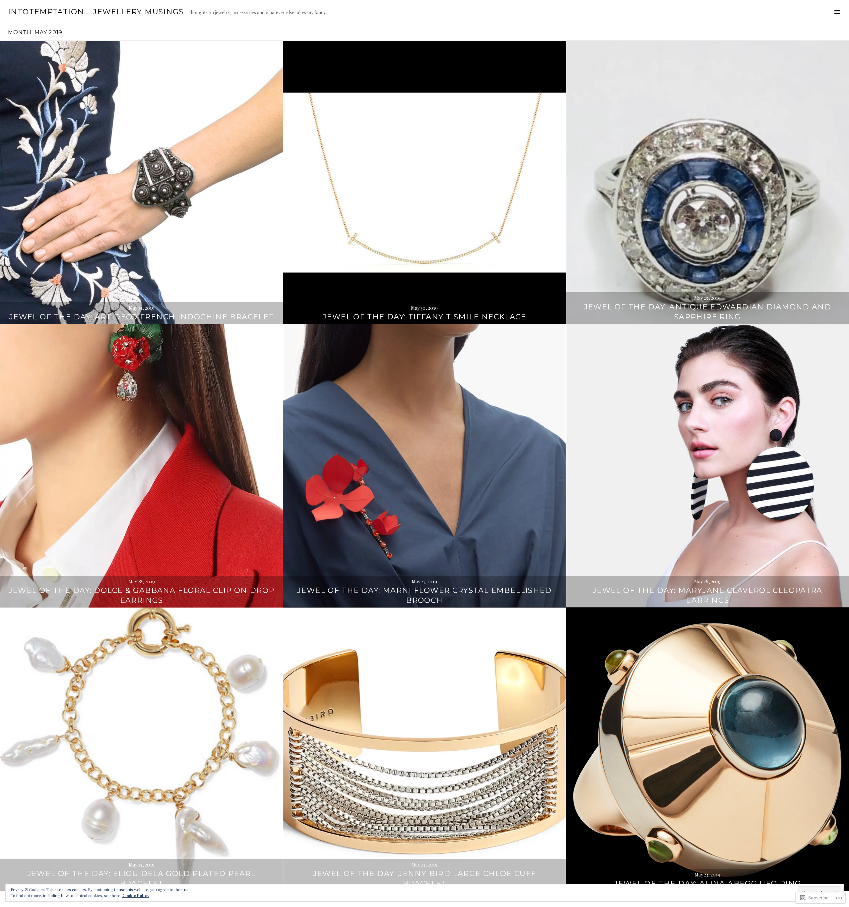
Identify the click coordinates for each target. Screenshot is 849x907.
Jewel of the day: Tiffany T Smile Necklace (424, 316)
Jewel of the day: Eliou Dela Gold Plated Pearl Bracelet (142, 878)
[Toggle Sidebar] (837, 12)
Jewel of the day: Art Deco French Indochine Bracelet (141, 316)
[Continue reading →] (141, 182)
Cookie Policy (135, 895)
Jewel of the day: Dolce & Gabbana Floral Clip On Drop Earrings (142, 595)
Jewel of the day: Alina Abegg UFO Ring (707, 883)
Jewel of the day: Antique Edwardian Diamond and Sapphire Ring (707, 311)
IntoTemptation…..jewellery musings (96, 11)
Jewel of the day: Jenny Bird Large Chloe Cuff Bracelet (424, 878)
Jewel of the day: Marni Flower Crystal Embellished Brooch (424, 595)
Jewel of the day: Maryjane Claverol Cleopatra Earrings (707, 595)
